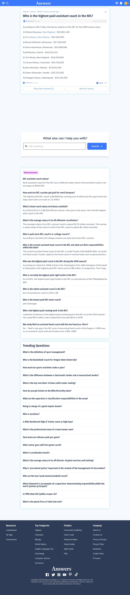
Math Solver (69, 549)
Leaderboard (11, 530)
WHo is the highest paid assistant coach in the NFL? (58, 16)
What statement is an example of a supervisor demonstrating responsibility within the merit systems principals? (63, 485)
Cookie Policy (98, 553)
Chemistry (39, 535)
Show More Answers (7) (43, 89)
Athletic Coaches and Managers (48, 12)
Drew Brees (30, 37)
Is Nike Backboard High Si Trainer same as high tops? (48, 421)
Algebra (38, 530)
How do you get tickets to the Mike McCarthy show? (47, 390)
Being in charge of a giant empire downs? (42, 406)
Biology (38, 539)
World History (40, 544)
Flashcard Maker (70, 539)
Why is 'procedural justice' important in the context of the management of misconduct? (64, 468)
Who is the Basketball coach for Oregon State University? (50, 359)
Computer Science (42, 558)
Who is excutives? (31, 414)
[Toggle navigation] (3, 3)
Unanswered (11, 539)
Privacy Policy (98, 544)
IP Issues (96, 558)
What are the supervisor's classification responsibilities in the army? (55, 398)
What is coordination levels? (36, 452)
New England (49, 32)
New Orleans (43, 37)
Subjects (26, 12)
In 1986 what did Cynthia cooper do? (40, 494)
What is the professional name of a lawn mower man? (48, 429)
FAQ (66, 553)
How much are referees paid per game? (41, 437)
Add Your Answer (86, 89)
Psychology (39, 553)
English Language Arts (44, 549)
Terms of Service (100, 539)
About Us (97, 530)
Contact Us (97, 535)
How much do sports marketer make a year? (44, 367)
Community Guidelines (73, 530)
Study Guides (69, 544)
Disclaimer (97, 549)
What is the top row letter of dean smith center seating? (49, 383)
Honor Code (69, 535)
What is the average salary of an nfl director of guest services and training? (58, 460)
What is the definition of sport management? (44, 352)
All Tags (9, 535)
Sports (33, 12)
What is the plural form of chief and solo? (42, 501)
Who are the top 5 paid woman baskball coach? (45, 476)
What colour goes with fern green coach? (42, 445)
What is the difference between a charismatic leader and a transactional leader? (61, 375)
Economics (39, 563)
